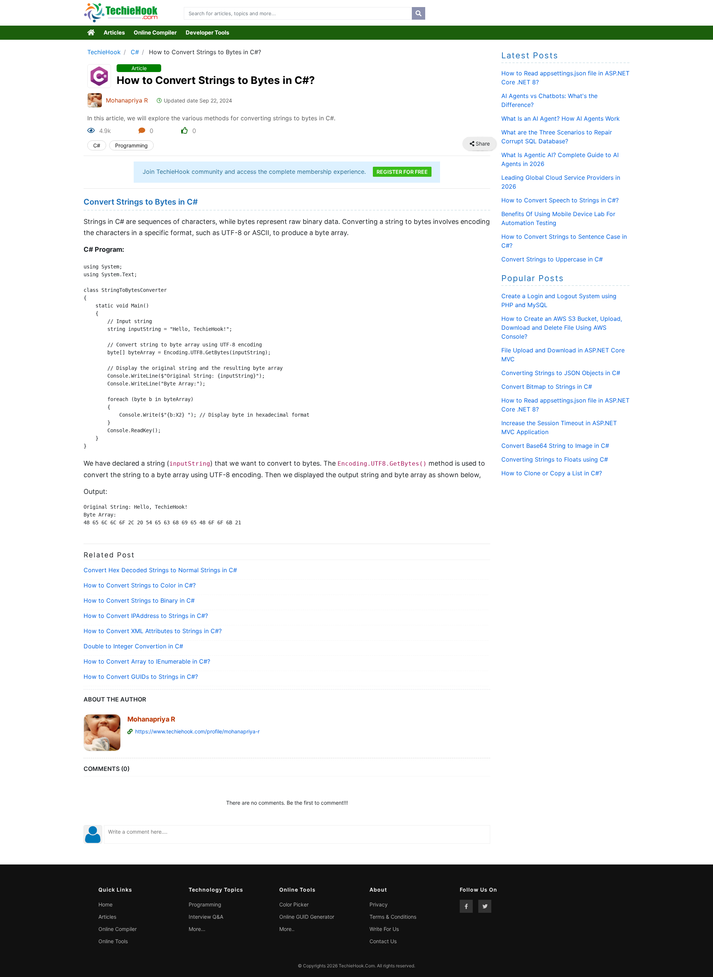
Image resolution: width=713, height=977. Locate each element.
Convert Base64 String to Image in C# (555, 445)
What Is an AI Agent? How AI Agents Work (560, 118)
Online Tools (113, 941)
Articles (114, 32)
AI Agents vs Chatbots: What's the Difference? (549, 100)
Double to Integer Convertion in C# (133, 646)
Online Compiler (155, 32)
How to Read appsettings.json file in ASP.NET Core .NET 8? (565, 77)
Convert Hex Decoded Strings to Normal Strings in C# (160, 570)
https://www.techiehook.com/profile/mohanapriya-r (197, 731)
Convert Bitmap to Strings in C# (546, 386)
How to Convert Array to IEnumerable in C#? (147, 661)
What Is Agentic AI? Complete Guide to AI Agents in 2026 (560, 159)
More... (197, 929)
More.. (286, 929)
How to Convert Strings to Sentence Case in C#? (564, 241)
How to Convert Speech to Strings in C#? (560, 200)
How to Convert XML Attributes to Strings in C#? (153, 631)
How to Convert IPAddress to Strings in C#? (146, 615)
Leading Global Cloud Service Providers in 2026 (560, 182)
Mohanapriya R (127, 100)
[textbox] (296, 13)
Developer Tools (207, 32)
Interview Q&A (206, 917)
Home (105, 904)
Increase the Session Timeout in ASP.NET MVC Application (559, 427)
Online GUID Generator (306, 917)
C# (135, 52)
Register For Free (402, 172)
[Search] (418, 13)
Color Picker (294, 904)
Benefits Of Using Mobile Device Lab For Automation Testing (558, 218)
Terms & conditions (392, 917)
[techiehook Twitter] (484, 906)
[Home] (91, 33)
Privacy (378, 904)
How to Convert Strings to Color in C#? (140, 585)
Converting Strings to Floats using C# (554, 459)
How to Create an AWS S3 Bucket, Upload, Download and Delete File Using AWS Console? (561, 327)
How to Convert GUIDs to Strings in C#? (141, 676)
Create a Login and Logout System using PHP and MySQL (558, 300)
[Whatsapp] (488, 143)
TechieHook (104, 52)
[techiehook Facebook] (466, 906)
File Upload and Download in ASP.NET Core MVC (563, 354)
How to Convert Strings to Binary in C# (139, 600)
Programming (131, 145)
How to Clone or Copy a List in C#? (551, 473)
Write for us (384, 929)
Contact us (383, 941)
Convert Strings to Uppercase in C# (552, 259)
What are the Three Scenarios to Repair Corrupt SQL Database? (556, 136)
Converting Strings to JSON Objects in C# (560, 373)
